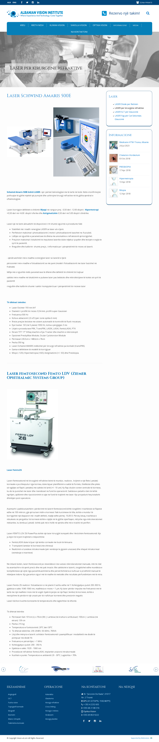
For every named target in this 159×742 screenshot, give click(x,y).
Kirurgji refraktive (52, 702)
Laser (113, 97)
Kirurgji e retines (51, 711)
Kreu (22, 25)
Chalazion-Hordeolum (129, 155)
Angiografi (12, 694)
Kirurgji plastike (51, 719)
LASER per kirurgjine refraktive (129, 108)
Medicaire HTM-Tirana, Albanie (134, 142)
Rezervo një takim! (124, 13)
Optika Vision (100, 25)
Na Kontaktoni (79, 31)
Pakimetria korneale (16, 723)
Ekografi (11, 711)
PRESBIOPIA (125, 166)
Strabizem (49, 715)
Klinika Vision (57, 25)
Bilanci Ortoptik (14, 719)
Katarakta (49, 694)
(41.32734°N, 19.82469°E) (98, 701)
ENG (14, 2)
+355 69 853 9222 (91, 715)
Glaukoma (49, 698)
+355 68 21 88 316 (91, 708)
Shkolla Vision (79, 25)
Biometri (11, 715)
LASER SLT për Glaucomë (126, 112)
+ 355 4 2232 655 (91, 704)
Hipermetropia (126, 178)
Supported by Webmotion (140, 738)
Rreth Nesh (37, 25)
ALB (9, 2)
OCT (10, 698)
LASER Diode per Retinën (126, 104)
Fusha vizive (13, 702)
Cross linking (50, 706)
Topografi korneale (15, 706)
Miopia (122, 190)
